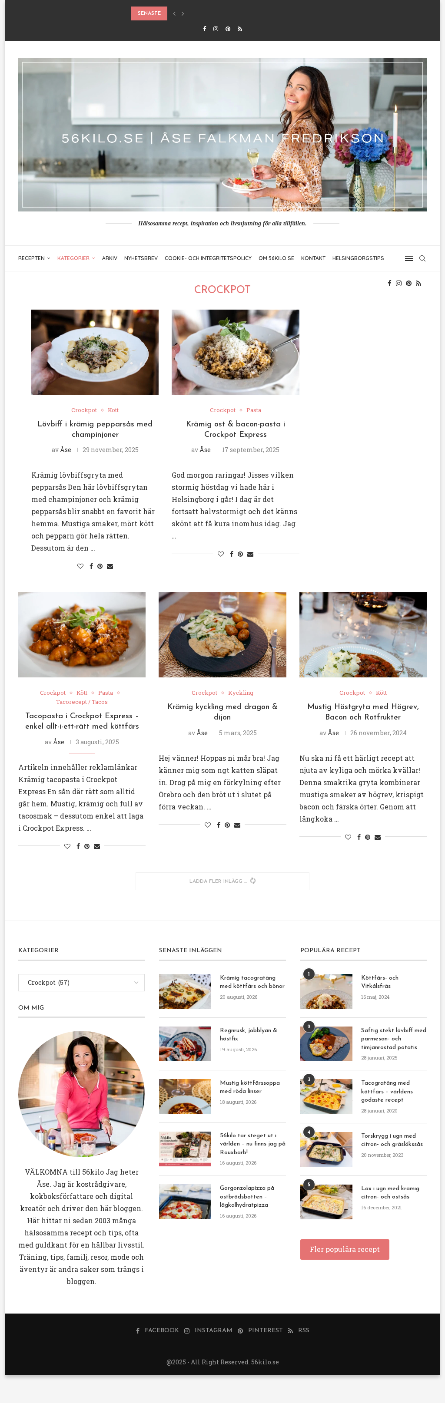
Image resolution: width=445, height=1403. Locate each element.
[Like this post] (80, 566)
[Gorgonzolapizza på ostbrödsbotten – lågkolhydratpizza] (185, 1201)
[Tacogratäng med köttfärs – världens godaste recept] (326, 1096)
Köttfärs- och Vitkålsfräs (380, 982)
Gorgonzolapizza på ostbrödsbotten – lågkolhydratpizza (247, 1196)
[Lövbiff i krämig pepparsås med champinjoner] (95, 352)
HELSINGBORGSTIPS (358, 258)
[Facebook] (204, 29)
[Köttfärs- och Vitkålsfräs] (326, 991)
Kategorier (73, 258)
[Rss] (240, 29)
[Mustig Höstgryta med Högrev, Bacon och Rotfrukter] (363, 634)
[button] (174, 13)
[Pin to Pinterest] (100, 566)
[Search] (422, 258)
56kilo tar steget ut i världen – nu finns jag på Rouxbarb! (253, 1144)
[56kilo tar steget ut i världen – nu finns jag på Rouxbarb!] (185, 1149)
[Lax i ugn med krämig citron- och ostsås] (326, 1202)
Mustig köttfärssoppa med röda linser (250, 1087)
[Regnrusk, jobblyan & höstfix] (185, 1044)
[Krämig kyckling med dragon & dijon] (222, 634)
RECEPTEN (31, 258)
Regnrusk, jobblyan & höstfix (248, 1035)
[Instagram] (215, 29)
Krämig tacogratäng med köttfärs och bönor (252, 982)
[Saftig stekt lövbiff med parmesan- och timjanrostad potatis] (326, 1044)
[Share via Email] (110, 566)
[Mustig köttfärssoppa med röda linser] (185, 1096)
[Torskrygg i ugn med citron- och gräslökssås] (326, 1149)
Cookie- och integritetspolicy (208, 258)
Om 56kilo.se (276, 258)
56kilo (93, 1171)
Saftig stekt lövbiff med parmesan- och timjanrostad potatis (393, 1039)
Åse (65, 450)
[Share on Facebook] (91, 566)
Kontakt (313, 258)
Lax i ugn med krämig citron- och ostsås (390, 1193)
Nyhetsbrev (141, 258)
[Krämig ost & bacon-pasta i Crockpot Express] (235, 352)
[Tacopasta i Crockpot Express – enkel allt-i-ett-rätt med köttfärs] (82, 634)
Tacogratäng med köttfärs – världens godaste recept (387, 1091)
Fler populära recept (345, 1249)
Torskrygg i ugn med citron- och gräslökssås (392, 1140)
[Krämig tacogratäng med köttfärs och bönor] (185, 991)
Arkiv (109, 258)
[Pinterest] (228, 29)
